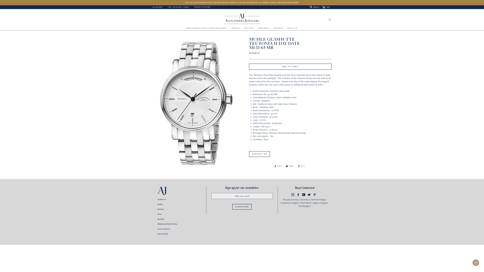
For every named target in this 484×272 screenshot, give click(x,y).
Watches (249, 28)
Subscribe (242, 207)
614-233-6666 (158, 7)
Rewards (278, 28)
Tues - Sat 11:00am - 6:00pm (178, 7)
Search (316, 7)
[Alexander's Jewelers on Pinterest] (314, 194)
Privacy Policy (163, 234)
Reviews (161, 209)
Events (160, 204)
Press (160, 214)
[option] (242, 2)
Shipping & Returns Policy (167, 224)
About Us (292, 28)
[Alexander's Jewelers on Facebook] (298, 194)
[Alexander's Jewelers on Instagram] (292, 194)
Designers (263, 28)
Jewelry (235, 28)
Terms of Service (164, 229)
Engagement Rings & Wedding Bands (206, 28)
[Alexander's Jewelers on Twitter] (309, 194)
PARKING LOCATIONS (202, 7)
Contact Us (259, 154)
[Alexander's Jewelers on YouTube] (303, 194)
